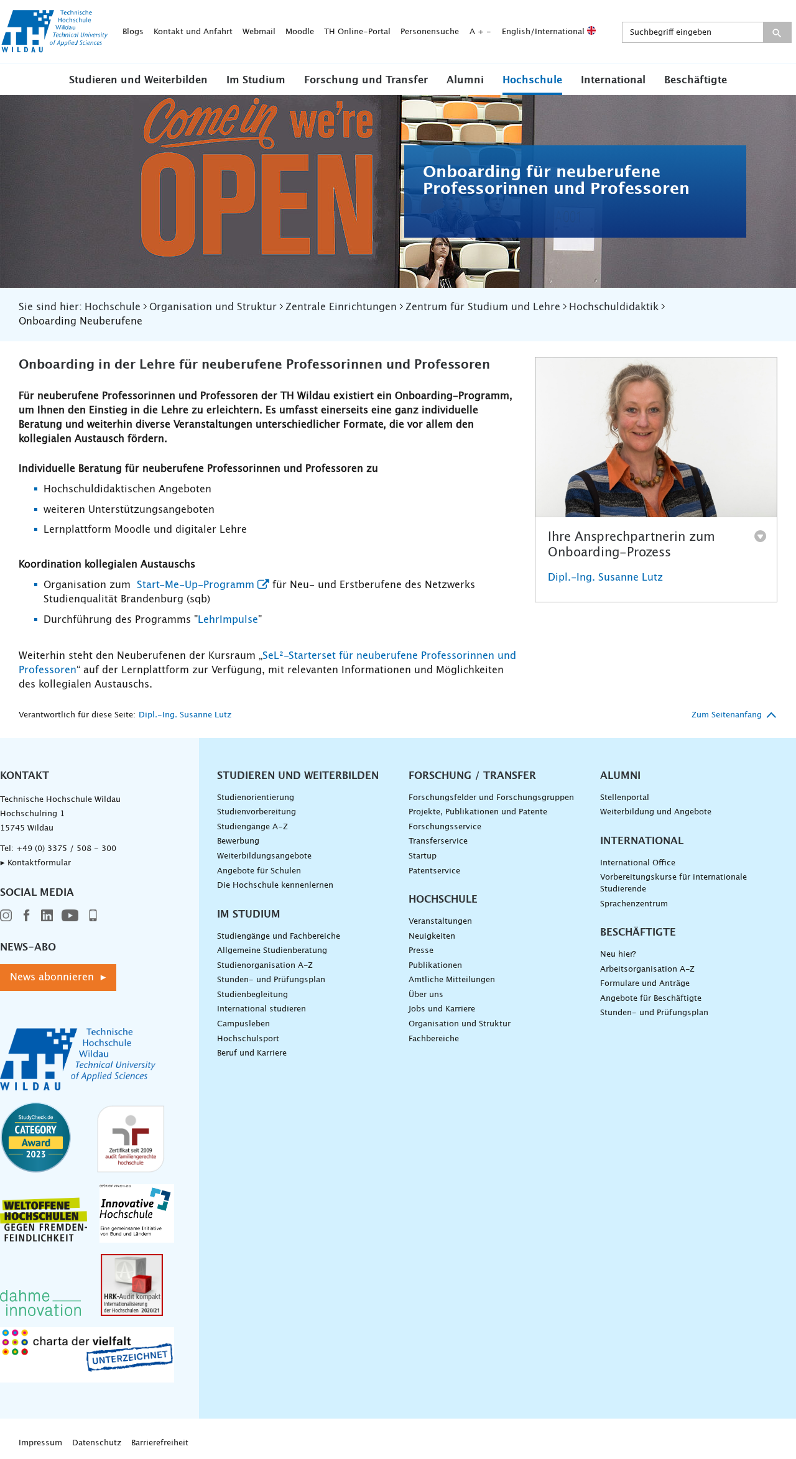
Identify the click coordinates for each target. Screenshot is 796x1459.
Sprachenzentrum (634, 904)
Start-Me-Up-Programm (194, 585)
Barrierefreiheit (159, 1443)
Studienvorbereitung (256, 812)
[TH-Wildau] (54, 48)
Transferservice (438, 841)
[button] (138, 79)
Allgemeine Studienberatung (272, 951)
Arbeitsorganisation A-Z (647, 969)
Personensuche (429, 32)
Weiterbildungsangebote (264, 856)
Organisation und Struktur (460, 1024)
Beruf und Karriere (252, 1053)
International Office (637, 863)
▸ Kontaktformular (35, 863)
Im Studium (255, 80)
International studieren (261, 1009)
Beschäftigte (695, 80)
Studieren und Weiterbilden (138, 80)
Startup (423, 856)
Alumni (465, 80)
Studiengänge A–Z (252, 827)
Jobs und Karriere (442, 1009)
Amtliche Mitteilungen (452, 980)
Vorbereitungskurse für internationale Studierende (673, 883)
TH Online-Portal (357, 32)
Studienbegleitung (252, 995)
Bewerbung (238, 841)
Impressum (40, 1443)
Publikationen (435, 966)
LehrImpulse (228, 620)
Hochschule (532, 80)
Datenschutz (96, 1443)
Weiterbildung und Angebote (655, 812)
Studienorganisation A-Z (265, 966)
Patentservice (434, 871)
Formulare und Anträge (645, 984)
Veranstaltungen (440, 922)
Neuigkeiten (432, 936)
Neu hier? (618, 954)
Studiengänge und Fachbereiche (278, 936)
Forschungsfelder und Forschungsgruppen (491, 798)
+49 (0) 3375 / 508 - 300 (66, 849)
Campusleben (243, 1024)
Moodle (299, 32)
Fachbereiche (434, 1039)
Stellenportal (624, 798)
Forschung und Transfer (366, 80)
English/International (544, 32)
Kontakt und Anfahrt (193, 32)
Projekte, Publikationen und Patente (478, 812)
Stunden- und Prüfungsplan (271, 980)
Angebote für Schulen (259, 871)
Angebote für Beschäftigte (650, 999)
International (613, 80)
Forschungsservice (445, 827)
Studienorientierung (255, 798)
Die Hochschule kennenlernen (275, 885)
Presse (421, 951)
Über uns (426, 995)
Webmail (259, 32)
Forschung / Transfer (472, 776)
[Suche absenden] (777, 32)
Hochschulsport (248, 1039)
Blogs (133, 32)
